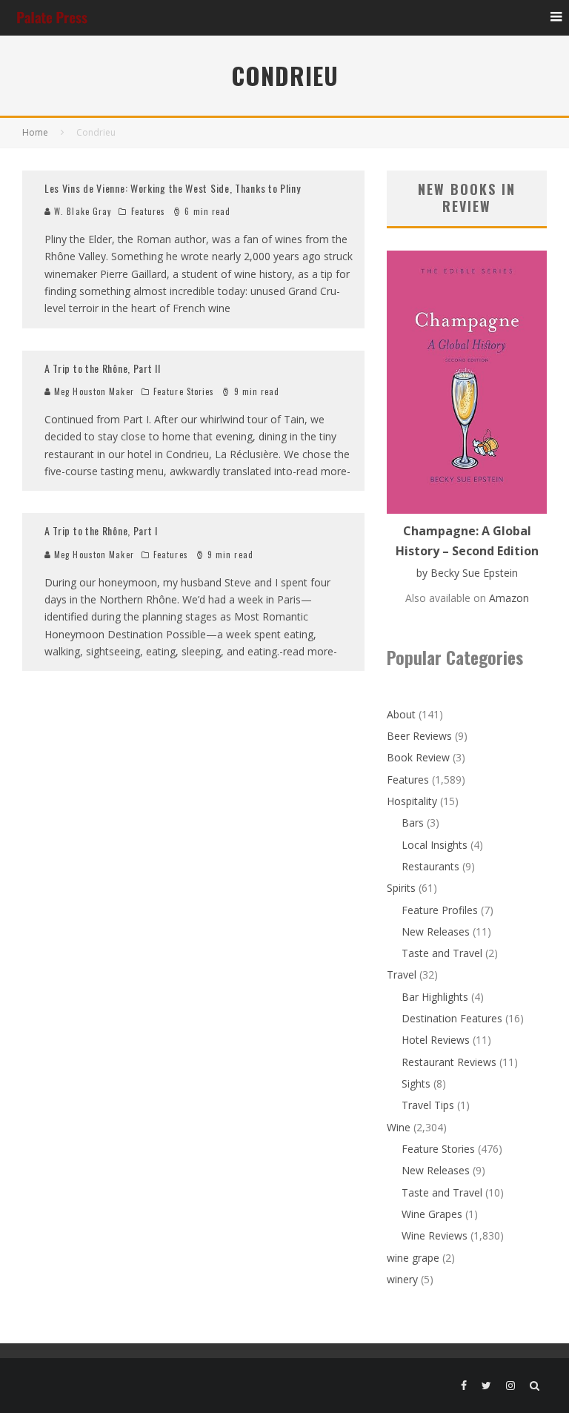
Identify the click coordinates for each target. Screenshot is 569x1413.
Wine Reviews (434, 1235)
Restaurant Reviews (449, 1062)
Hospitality (412, 801)
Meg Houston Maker (92, 391)
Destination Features (452, 1018)
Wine (398, 1127)
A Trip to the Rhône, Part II (102, 368)
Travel (401, 974)
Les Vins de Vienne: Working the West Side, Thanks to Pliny (172, 188)
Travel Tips (428, 1105)
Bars (413, 822)
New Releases (436, 931)
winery (402, 1279)
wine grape (413, 1258)
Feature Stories (184, 391)
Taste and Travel (442, 953)
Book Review (418, 757)
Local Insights (434, 845)
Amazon (509, 598)
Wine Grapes (432, 1214)
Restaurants (430, 866)
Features (148, 211)
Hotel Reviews (436, 1040)
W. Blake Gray (81, 211)
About (401, 714)
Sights (416, 1083)
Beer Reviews (419, 736)
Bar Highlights (435, 997)
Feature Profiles (440, 910)
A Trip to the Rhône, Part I (101, 530)
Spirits (401, 888)
